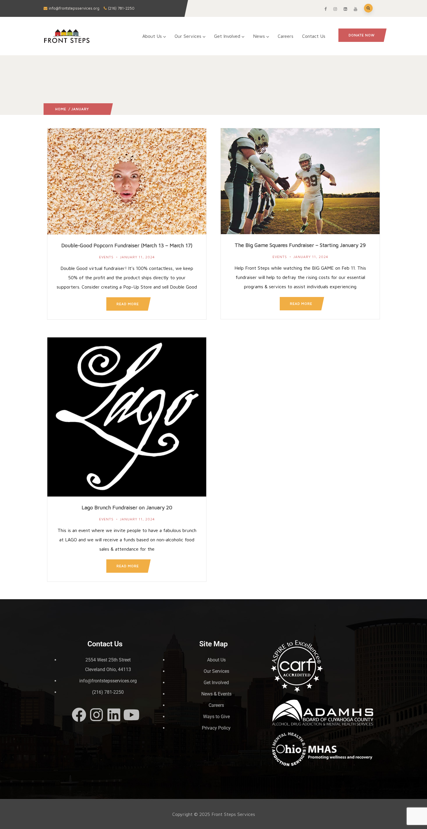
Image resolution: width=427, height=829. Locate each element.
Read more (127, 304)
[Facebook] (79, 714)
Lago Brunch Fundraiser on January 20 (127, 507)
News (259, 36)
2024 (93, 109)
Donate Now (362, 35)
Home (60, 109)
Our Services (188, 36)
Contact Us (313, 36)
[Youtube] (131, 714)
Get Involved (227, 36)
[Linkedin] (114, 714)
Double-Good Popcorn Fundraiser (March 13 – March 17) (127, 245)
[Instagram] (96, 714)
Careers (285, 36)
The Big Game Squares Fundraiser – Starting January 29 (300, 245)
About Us (152, 36)
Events (106, 257)
